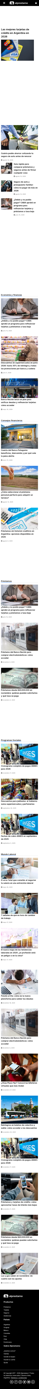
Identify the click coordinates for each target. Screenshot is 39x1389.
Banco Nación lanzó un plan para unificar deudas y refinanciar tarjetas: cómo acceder (18, 402)
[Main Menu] (4, 3)
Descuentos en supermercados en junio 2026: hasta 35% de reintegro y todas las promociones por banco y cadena (19, 366)
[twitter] (24, 1382)
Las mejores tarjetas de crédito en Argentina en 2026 (15, 33)
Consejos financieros (11, 420)
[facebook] (16, 1382)
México (6, 1330)
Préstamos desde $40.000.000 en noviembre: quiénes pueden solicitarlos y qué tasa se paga (19, 693)
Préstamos (6, 581)
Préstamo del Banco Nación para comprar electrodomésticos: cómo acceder (17, 655)
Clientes (6, 1354)
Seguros (6, 1313)
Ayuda (6, 1362)
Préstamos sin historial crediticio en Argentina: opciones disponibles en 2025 (17, 534)
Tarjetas (6, 1310)
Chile (5, 1339)
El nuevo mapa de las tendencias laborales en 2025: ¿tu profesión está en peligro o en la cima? (18, 953)
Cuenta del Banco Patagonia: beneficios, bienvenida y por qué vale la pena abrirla (18, 453)
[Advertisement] (19, 16)
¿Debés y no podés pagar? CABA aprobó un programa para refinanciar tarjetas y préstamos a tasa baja (25, 206)
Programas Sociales (11, 740)
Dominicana (8, 1342)
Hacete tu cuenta (9, 1359)
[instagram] (20, 1382)
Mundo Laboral (8, 854)
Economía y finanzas (11, 295)
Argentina (7, 1324)
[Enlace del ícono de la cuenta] (36, 3)
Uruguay (6, 1327)
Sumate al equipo (9, 1357)
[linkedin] (12, 1382)
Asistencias (7, 1316)
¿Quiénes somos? (9, 1351)
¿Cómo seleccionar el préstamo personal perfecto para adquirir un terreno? (17, 495)
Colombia (7, 1333)
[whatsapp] (33, 1382)
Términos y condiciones (19, 1378)
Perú (5, 1336)
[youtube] (29, 1382)
